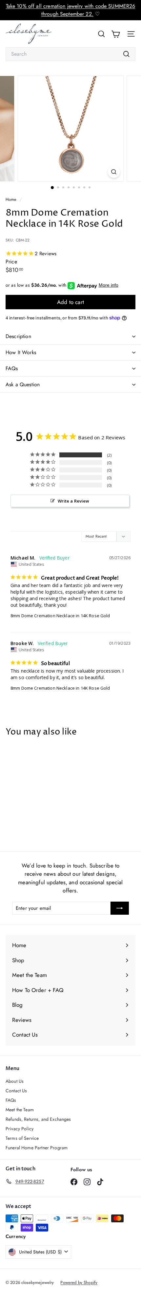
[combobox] (70, 54)
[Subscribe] (120, 908)
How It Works (21, 352)
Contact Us (16, 1090)
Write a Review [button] (74, 501)
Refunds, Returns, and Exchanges (38, 1119)
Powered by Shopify (78, 1282)
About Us (15, 1081)
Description (18, 336)
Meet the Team (20, 1109)
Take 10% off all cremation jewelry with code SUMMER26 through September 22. (70, 10)
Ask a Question (23, 384)
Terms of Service (22, 1138)
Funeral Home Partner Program (37, 1147)
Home (12, 199)
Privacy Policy (19, 1128)
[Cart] (115, 34)
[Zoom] (114, 172)
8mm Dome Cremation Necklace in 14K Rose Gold (60, 616)
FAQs (12, 368)
